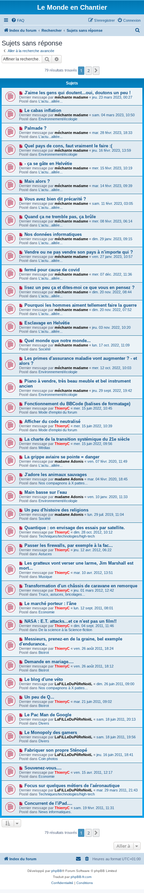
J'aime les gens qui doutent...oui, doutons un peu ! (77, 92)
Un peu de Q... (39, 697)
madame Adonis (69, 461)
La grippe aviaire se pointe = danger (61, 456)
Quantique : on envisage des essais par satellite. (74, 527)
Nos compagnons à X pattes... (63, 483)
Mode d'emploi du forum (58, 412)
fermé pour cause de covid (52, 269)
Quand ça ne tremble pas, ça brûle (60, 216)
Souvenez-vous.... (43, 767)
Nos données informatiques (53, 234)
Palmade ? (35, 128)
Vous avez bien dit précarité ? (55, 198)
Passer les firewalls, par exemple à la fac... (68, 545)
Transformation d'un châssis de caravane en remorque (80, 585)
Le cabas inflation (42, 110)
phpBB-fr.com (81, 877)
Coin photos (48, 759)
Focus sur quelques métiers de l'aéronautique (72, 785)
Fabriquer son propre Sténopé (55, 750)
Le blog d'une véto (43, 679)
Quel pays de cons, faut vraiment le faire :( (68, 145)
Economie (47, 612)
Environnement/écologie (58, 119)
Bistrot (44, 652)
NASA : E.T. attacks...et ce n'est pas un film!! (70, 621)
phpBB (56, 871)
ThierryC (62, 408)
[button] (96, 70)
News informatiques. (55, 812)
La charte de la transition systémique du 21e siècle (77, 439)
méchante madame (71, 97)
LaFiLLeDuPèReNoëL (73, 684)
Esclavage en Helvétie (47, 322)
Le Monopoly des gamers (50, 732)
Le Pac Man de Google (47, 714)
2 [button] (88, 70)
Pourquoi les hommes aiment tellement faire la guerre (80, 305)
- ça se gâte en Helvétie (48, 163)
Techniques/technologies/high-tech (67, 536)
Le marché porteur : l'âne (50, 603)
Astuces (45, 554)
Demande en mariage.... (49, 661)
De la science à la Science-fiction (65, 630)
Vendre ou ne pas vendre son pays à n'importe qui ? (78, 252)
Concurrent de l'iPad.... (48, 803)
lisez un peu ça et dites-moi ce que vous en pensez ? (79, 287)
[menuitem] (17, 20)
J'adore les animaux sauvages (55, 474)
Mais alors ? (37, 181)
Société (45, 349)
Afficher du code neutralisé (52, 421)
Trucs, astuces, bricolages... (62, 594)
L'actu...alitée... (51, 101)
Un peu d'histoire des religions (56, 509)
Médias (44, 448)
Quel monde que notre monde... (57, 340)
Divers (44, 723)
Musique (45, 577)
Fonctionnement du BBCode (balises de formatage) (77, 403)
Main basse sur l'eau (45, 492)
